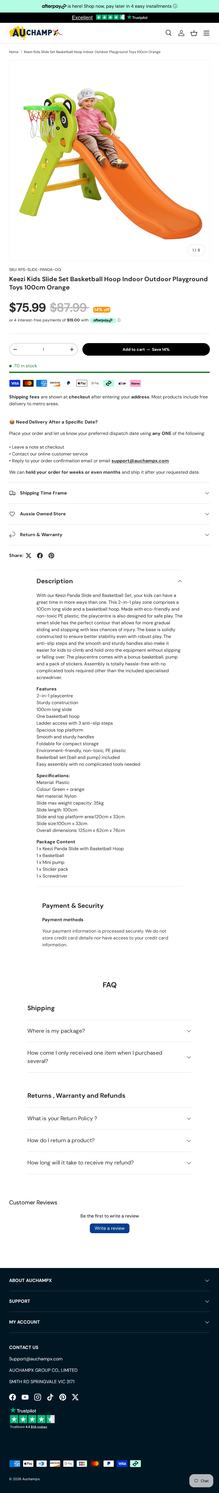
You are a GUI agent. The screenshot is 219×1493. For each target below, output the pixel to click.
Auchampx (31, 1479)
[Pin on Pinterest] (51, 555)
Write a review (110, 1228)
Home (14, 52)
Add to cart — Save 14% (146, 349)
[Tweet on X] (28, 555)
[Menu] (206, 33)
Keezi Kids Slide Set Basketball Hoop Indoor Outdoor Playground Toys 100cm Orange (92, 52)
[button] (194, 33)
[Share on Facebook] (40, 555)
